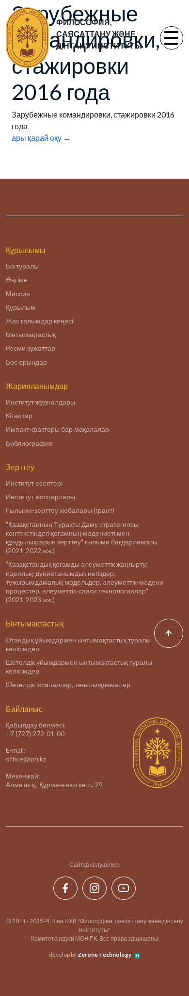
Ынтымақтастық (31, 334)
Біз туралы (22, 266)
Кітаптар (19, 415)
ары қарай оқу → (41, 137)
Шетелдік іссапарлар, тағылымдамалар (68, 684)
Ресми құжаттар (30, 348)
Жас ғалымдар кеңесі (39, 321)
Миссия (18, 293)
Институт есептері (34, 483)
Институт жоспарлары (40, 496)
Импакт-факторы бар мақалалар (57, 429)
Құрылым (20, 307)
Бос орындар (26, 362)
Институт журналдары (40, 402)
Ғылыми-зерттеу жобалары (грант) (60, 510)
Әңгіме (17, 279)
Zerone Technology (104, 954)
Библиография (29, 443)
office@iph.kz (26, 759)
